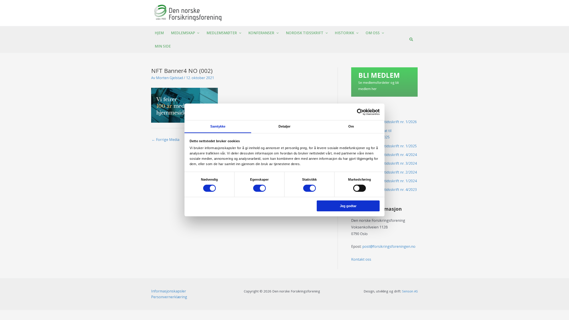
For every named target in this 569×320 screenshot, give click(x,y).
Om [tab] (351, 126)
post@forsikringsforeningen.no (388, 246)
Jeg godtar (348, 206)
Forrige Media (165, 139)
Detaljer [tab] (284, 126)
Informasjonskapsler (168, 291)
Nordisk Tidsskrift (304, 32)
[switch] (259, 188)
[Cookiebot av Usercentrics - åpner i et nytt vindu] (360, 111)
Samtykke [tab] (218, 126)
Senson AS (410, 291)
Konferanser (261, 32)
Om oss (373, 32)
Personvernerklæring (169, 296)
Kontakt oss (361, 259)
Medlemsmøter (221, 32)
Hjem (159, 32)
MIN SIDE (163, 46)
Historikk (344, 32)
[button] (197, 33)
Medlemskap (183, 32)
